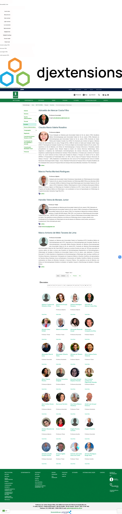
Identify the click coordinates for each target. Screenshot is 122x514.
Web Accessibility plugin (5, 87)
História (26, 110)
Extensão (75, 472)
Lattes (43, 224)
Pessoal (7, 481)
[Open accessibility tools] (6, 1)
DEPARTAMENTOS (29, 100)
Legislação (91, 89)
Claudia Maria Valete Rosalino (53, 127)
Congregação (8, 485)
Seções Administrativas (28, 117)
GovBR (22, 89)
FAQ (110, 475)
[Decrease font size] (13, 48)
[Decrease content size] (16, 45)
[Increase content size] (29, 45)
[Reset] (6, 7)
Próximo (75, 275)
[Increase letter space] (28, 55)
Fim (80, 275)
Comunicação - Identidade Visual (28, 148)
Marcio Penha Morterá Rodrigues (54, 171)
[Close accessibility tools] (19, 7)
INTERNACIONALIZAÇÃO (90, 100)
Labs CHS (64, 474)
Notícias (37, 474)
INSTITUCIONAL (16, 100)
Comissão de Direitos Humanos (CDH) (29, 137)
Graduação (54, 474)
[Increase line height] (26, 52)
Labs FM (64, 476)
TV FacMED (37, 476)
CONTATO (105, 100)
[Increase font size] (26, 48)
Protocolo (26, 151)
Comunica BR (70, 89)
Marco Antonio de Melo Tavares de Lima (57, 232)
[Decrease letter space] (15, 55)
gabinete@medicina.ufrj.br (74, 508)
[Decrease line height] (14, 52)
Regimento (26, 133)
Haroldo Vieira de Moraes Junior (54, 200)
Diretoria (26, 113)
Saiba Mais (44, 314)
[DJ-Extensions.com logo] (61, 86)
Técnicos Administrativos (30, 127)
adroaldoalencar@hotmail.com (61, 118)
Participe (85, 89)
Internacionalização (89, 472)
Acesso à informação (78, 89)
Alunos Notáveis (9, 483)
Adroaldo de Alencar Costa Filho (54, 110)
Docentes (26, 124)
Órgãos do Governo (99, 89)
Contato (102, 472)
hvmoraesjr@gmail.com (48, 226)
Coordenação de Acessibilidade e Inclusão (28, 142)
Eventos (37, 480)
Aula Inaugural (39, 482)
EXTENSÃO (76, 100)
